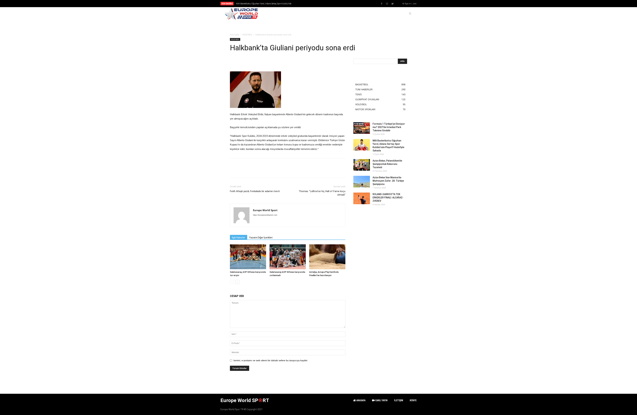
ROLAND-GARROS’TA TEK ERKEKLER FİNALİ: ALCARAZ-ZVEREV (388, 197)
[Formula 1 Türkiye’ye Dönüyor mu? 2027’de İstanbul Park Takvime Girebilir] (361, 128)
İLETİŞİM (398, 400)
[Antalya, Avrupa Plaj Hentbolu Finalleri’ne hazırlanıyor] (327, 256)
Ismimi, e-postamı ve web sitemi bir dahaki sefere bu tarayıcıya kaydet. (270, 360)
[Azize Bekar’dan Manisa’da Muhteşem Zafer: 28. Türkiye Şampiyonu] (361, 181)
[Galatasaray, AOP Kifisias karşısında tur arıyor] (248, 256)
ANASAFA (360, 400)
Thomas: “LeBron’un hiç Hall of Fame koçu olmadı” (322, 193)
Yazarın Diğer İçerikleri (261, 237)
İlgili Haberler (238, 237)
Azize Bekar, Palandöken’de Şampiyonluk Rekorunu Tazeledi (261, 3)
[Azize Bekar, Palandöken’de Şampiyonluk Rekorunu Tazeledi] (361, 165)
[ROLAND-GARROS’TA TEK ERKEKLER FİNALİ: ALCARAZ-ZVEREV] (361, 198)
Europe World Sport (265, 210)
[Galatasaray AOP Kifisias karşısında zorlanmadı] (288, 256)
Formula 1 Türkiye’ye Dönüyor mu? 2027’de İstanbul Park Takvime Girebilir (389, 127)
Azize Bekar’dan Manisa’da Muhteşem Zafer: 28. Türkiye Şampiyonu (388, 180)
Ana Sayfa (234, 34)
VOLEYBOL (247, 34)
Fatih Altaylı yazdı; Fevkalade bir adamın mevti (255, 191)
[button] (410, 14)
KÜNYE (413, 400)
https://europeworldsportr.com (265, 215)
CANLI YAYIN (381, 400)
